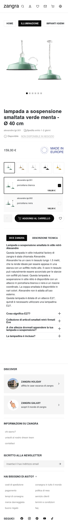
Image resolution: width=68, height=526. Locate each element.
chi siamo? (10, 431)
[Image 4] (32, 93)
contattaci (10, 443)
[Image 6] (38, 93)
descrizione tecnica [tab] (45, 237)
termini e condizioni (45, 502)
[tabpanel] (34, 292)
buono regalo (11, 507)
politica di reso (42, 490)
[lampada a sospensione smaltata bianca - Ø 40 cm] (34, 167)
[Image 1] (27, 93)
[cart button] (53, 6)
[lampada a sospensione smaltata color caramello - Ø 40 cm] (21, 167)
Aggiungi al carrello (36, 218)
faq (36, 507)
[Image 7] (41, 93)
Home (9, 23)
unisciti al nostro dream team (19, 437)
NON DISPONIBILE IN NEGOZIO (37, 136)
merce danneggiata (15, 502)
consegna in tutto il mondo (48, 484)
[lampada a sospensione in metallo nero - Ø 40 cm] (46, 167)
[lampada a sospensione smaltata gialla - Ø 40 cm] (58, 167)
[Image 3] (30, 93)
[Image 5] (35, 93)
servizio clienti (42, 496)
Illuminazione (30, 23)
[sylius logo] (11, 6)
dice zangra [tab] (16, 237)
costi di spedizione (14, 484)
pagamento (10, 490)
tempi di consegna (14, 496)
